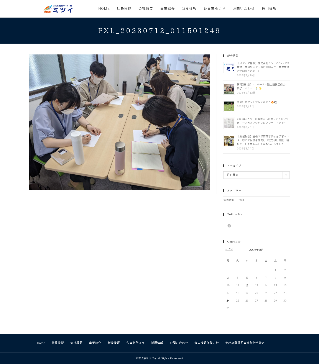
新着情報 (229, 200)
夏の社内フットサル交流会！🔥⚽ (257, 102)
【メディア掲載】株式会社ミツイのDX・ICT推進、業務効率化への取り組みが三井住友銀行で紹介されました (263, 67)
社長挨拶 (58, 343)
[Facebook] (229, 226)
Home (41, 343)
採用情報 (157, 343)
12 (246, 285)
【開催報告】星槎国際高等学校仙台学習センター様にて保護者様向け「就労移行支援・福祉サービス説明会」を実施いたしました (263, 140)
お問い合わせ (179, 343)
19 (246, 293)
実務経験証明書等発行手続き (245, 343)
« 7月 (229, 249)
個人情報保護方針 (206, 343)
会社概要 (76, 343)
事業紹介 (95, 343)
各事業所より (135, 343)
